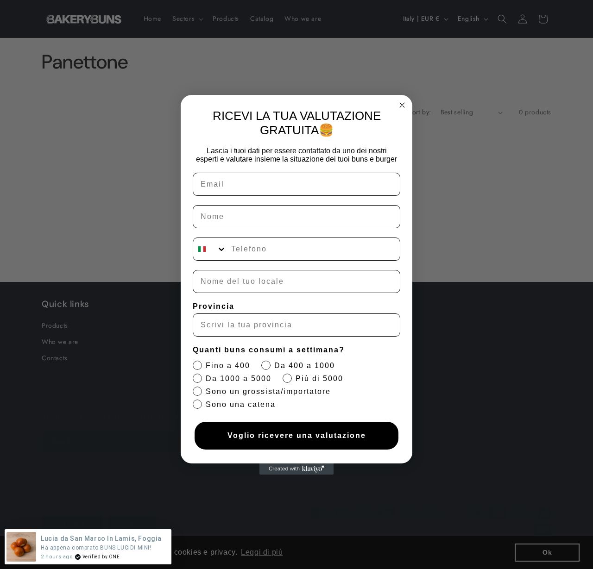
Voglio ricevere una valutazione (296, 435)
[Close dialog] (402, 105)
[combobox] (210, 249)
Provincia (213, 306)
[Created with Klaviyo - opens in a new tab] (296, 469)
